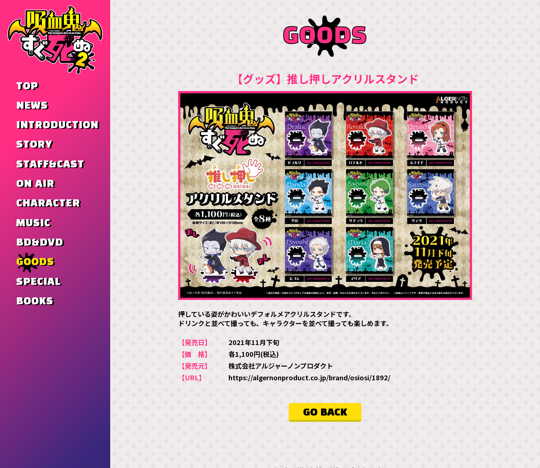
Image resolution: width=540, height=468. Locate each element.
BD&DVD (39, 242)
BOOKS (34, 301)
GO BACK (325, 412)
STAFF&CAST (50, 164)
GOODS (35, 262)
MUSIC (33, 223)
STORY (34, 144)
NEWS (32, 105)
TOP (27, 86)
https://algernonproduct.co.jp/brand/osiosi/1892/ (309, 377)
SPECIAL (38, 282)
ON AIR (35, 184)
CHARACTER (48, 203)
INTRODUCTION (57, 125)
